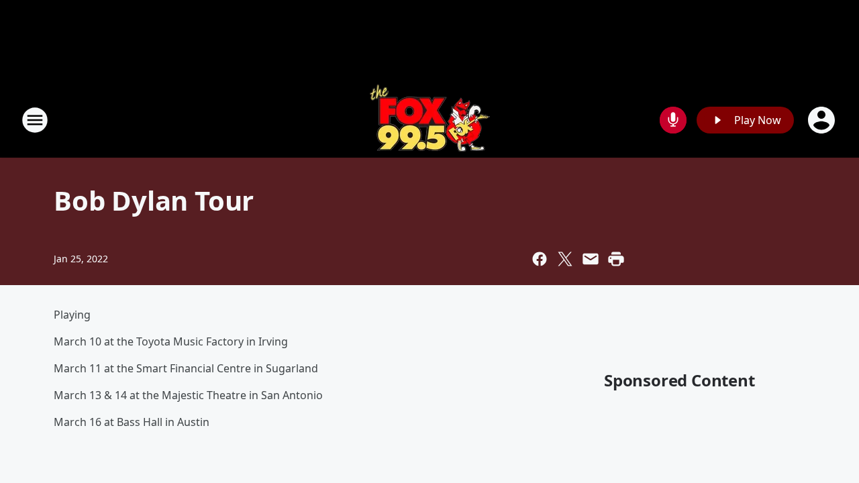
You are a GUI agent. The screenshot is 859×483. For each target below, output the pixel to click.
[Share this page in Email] (590, 259)
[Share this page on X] (565, 259)
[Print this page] (616, 259)
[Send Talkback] (673, 120)
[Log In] (823, 120)
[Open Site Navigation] (34, 120)
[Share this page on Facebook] (539, 259)
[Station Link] (430, 120)
